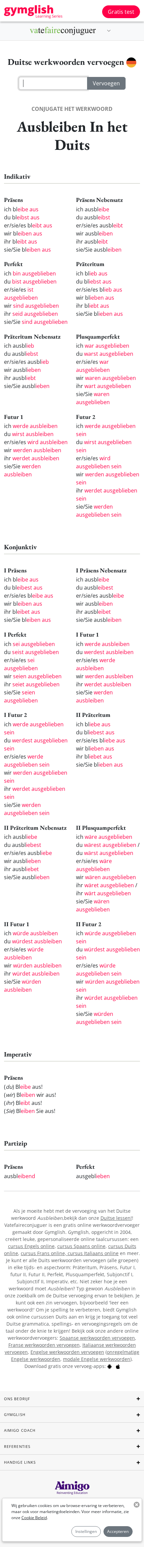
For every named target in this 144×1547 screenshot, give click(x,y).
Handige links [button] (20, 1462)
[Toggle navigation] (109, 31)
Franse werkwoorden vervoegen (44, 1345)
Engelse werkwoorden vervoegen (67, 1352)
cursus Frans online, (44, 1253)
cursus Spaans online (81, 1246)
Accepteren (118, 1531)
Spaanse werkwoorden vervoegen (97, 1338)
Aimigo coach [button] (19, 1430)
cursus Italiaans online (93, 1253)
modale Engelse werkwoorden (96, 1359)
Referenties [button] (17, 1446)
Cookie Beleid (34, 1517)
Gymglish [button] (14, 1414)
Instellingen (86, 1531)
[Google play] (109, 1366)
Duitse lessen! (116, 1218)
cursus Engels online (31, 1246)
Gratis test (121, 11)
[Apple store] (118, 1366)
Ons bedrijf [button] (17, 1398)
